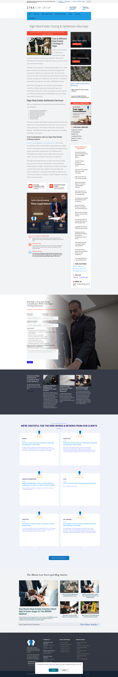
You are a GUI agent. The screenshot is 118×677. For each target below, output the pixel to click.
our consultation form (48, 143)
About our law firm (64, 646)
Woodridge (62, 2)
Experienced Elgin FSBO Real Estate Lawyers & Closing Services (80, 96)
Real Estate (74, 140)
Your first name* (30, 315)
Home (29, 14)
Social (70, 14)
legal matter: (30, 328)
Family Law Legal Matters (82, 658)
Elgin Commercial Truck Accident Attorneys (79, 90)
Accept (54, 670)
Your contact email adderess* (48, 322)
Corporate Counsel (76, 129)
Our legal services (64, 649)
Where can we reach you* (32, 322)
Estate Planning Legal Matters (82, 656)
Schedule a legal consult (65, 644)
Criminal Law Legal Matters (83, 653)
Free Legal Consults (72, 8)
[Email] (50, 325)
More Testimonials (59, 558)
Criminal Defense (76, 136)
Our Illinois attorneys (65, 648)
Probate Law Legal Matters (83, 645)
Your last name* (46, 315)
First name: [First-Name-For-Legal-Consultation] (30, 314)
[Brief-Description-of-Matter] (42, 354)
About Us (36, 14)
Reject (64, 670)
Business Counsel (76, 138)
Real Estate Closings (65, 651)
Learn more (31, 391)
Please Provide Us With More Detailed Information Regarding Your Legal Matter (41, 346)
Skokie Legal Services (79, 266)
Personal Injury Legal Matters (81, 643)
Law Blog (77, 14)
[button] (60, 14)
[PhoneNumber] (34, 325)
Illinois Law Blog (64, 642)
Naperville (67, 1)
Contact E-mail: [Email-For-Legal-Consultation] (47, 321)
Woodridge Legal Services (80, 271)
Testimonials (31, 18)
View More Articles (88, 624)
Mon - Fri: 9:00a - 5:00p (79, 1)
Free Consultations (47, 14)
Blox (90, 673)
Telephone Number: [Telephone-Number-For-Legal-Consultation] (32, 321)
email (32, 143)
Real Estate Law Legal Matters (82, 648)
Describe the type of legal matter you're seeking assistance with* (39, 348)
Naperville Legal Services (80, 268)
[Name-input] (34, 318)
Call (28, 143)
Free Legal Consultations (81, 103)
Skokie (60, 1)
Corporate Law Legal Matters (81, 651)
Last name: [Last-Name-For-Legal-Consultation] (46, 314)
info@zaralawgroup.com (83, 284)
